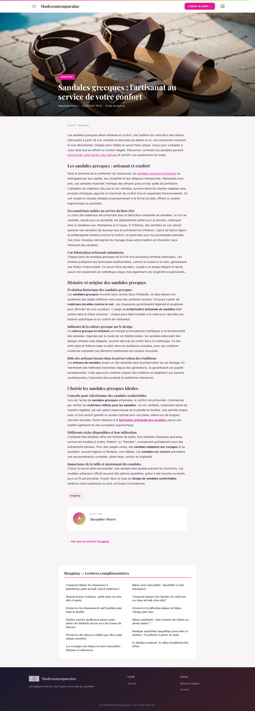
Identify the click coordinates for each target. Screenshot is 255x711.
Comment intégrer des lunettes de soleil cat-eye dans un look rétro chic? (159, 598)
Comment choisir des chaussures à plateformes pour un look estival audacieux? (93, 586)
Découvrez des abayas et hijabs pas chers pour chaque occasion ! (94, 636)
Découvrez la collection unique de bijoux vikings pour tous (156, 609)
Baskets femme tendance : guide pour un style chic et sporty (94, 598)
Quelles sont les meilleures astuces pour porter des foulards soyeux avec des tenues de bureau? (93, 623)
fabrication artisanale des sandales (142, 420)
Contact (184, 689)
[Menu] (222, 6)
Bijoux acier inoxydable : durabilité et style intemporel (158, 586)
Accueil (71, 125)
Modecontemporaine (60, 6)
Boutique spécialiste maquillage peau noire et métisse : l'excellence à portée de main (160, 632)
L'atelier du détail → (200, 6)
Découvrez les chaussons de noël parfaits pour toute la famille (94, 609)
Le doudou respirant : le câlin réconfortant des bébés (160, 644)
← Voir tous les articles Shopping (88, 541)
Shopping (67, 77)
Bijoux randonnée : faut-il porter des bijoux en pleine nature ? (160, 621)
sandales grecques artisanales (156, 173)
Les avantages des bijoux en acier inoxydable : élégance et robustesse (94, 648)
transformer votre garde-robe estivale (92, 155)
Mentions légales (189, 683)
